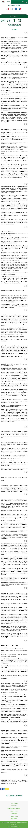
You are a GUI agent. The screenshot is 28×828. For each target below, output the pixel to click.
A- (26, 32)
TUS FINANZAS (11, 25)
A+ (24, 32)
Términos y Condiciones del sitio (13, 826)
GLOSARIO (18, 25)
